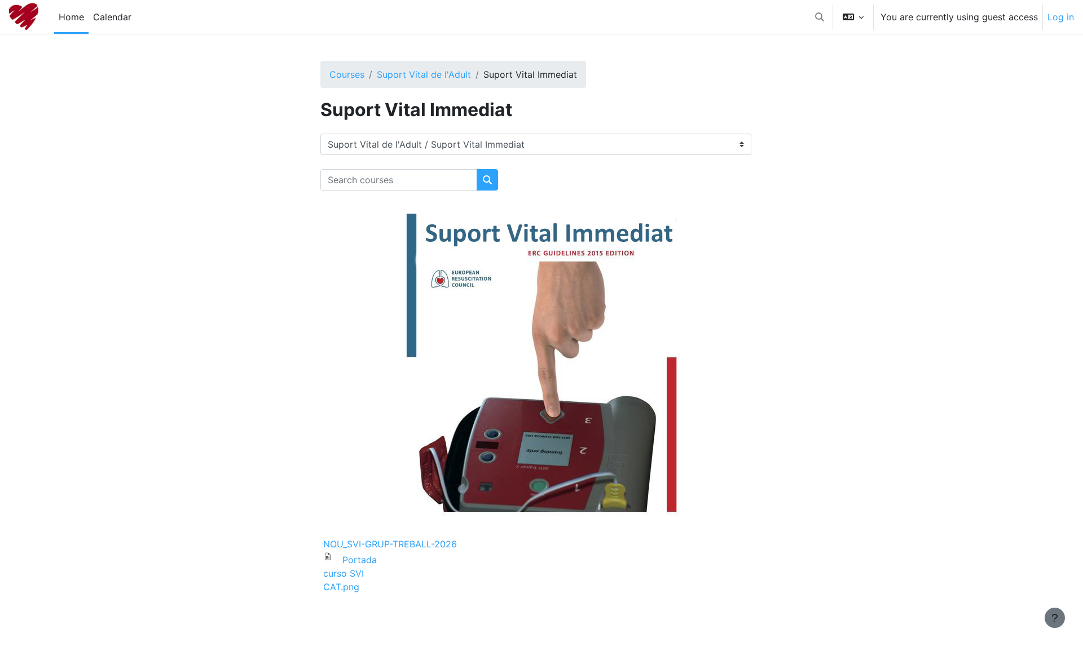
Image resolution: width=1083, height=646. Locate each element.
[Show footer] (1055, 618)
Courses (346, 74)
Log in (1060, 17)
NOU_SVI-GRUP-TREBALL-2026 (390, 544)
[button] (819, 17)
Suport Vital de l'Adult (424, 74)
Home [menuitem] (71, 17)
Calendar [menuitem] (112, 17)
